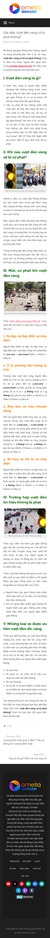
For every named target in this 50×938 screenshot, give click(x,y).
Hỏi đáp (27, 861)
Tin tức (25, 876)
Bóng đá (14, 861)
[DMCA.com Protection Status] (25, 897)
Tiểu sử (37, 869)
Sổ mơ (12, 869)
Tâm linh (24, 869)
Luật (9, 726)
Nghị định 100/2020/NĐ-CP (25, 321)
